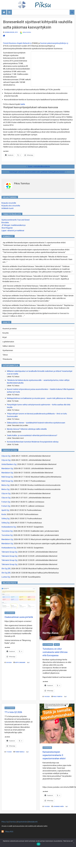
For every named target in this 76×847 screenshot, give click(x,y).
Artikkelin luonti (7, 208)
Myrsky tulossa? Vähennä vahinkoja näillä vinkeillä (27, 429)
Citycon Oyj (5, 456)
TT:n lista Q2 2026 (13, 712)
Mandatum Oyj (7, 468)
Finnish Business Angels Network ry (17, 43)
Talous (5, 354)
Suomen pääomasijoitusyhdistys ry (54, 43)
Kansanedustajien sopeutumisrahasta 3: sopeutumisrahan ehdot (39, 242)
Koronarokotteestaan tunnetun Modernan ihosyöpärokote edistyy (32, 441)
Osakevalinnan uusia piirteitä (19, 617)
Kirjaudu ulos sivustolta (10, 205)
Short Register (7, 228)
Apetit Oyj (5, 510)
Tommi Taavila (19, 752)
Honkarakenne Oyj (8, 527)
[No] (74, 843)
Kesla (3, 514)
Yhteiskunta (7, 359)
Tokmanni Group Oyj (9, 552)
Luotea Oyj (5, 577)
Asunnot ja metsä (9, 328)
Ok (38, 844)
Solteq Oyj (5, 518)
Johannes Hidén (58, 806)
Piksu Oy (4, 821)
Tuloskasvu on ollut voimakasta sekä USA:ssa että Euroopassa (55, 652)
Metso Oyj (5, 485)
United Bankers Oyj (8, 464)
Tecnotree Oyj (7, 531)
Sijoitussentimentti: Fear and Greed (15, 220)
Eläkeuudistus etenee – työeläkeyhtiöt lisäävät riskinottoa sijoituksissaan (36, 422)
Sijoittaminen (7, 350)
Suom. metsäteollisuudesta (39, 166)
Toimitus (13, 821)
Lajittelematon (8, 341)
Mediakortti (33, 821)
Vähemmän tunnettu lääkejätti (35, 256)
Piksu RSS (9, 831)
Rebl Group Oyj (7, 477)
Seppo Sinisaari (20, 662)
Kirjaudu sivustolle (8, 203)
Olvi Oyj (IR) (5, 568)
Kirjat (4, 337)
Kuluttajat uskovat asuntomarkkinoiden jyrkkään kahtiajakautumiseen (37, 172)
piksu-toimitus (27, 32)
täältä (22, 104)
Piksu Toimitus (57, 696)
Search (72, 12)
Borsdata (5, 222)
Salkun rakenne (8, 346)
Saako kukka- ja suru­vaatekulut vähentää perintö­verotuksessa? (32, 435)
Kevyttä (5, 333)
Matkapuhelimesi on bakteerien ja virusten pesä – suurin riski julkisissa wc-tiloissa (39, 398)
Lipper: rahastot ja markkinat (12, 230)
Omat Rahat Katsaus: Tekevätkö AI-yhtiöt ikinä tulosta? (39, 266)
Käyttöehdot (22, 821)
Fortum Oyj (5, 502)
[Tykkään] (4, 35)
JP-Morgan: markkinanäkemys (13, 225)
